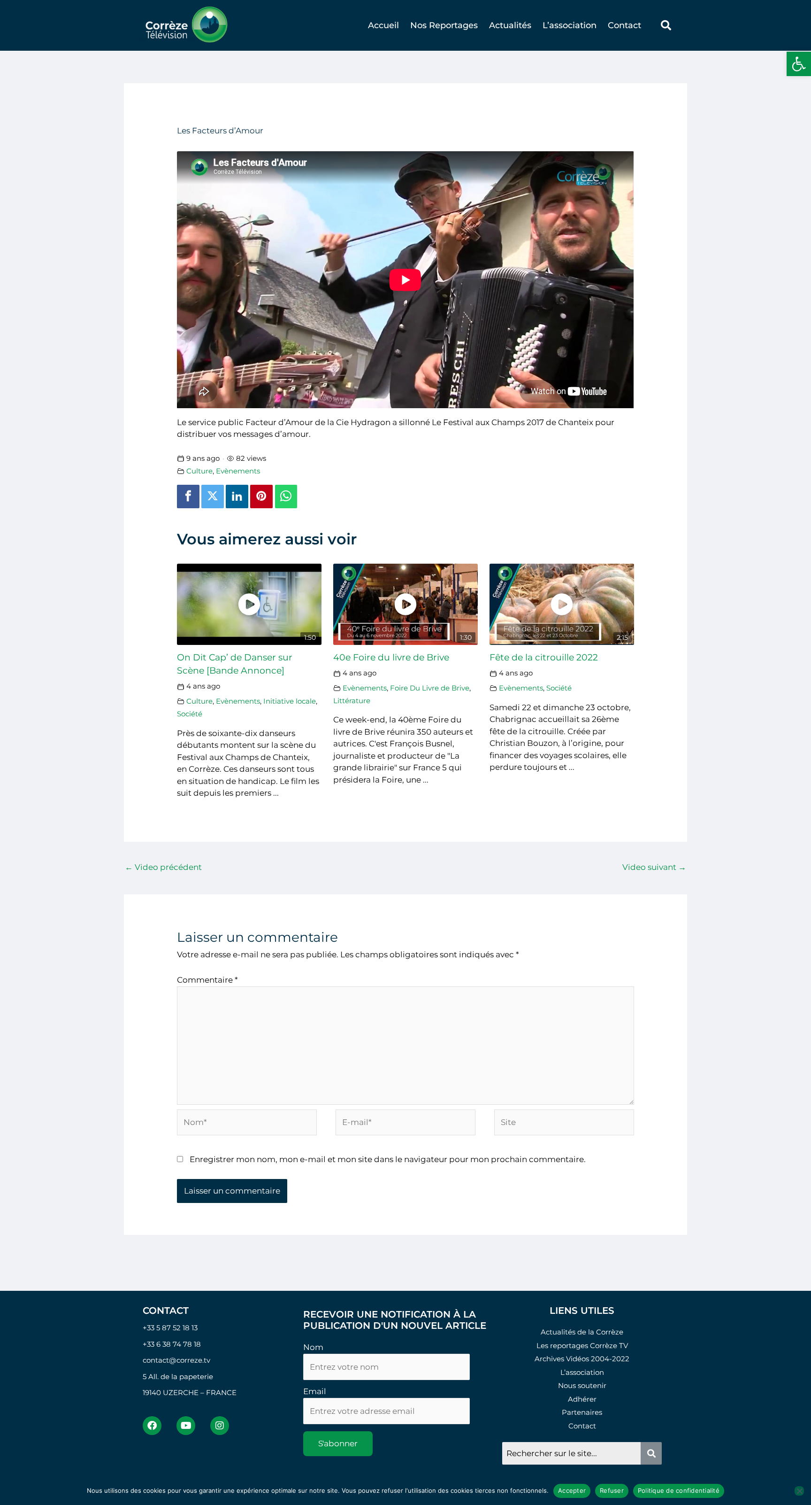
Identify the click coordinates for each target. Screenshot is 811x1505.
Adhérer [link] (582, 1399)
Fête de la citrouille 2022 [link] (544, 657)
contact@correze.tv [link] (176, 1360)
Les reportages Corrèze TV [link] (582, 1345)
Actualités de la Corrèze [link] (582, 1331)
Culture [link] (199, 470)
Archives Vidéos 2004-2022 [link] (582, 1358)
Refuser (612, 1490)
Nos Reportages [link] (444, 25)
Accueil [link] (383, 25)
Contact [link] (624, 25)
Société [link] (189, 713)
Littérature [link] (351, 700)
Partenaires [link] (582, 1412)
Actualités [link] (510, 25)
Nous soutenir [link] (582, 1385)
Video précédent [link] (163, 867)
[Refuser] (799, 1491)
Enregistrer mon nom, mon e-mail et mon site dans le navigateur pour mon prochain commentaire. (388, 1159)
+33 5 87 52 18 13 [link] (170, 1327)
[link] (799, 64)
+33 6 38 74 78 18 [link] (172, 1344)
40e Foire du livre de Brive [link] (391, 657)
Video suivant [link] (654, 867)
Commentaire (207, 980)
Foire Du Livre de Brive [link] (429, 687)
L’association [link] (570, 25)
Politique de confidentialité (678, 1490)
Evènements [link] (238, 470)
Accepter (572, 1490)
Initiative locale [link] (289, 701)
